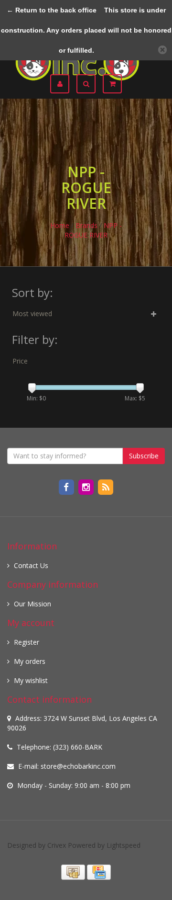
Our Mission (32, 603)
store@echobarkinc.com (78, 766)
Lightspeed (123, 845)
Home (59, 225)
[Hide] (162, 49)
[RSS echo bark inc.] (106, 486)
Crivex (56, 845)
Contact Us (31, 565)
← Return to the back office (52, 10)
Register (26, 642)
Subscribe (144, 455)
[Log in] (63, 83)
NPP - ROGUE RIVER (93, 230)
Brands (86, 225)
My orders (29, 661)
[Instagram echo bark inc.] (87, 486)
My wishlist (31, 680)
